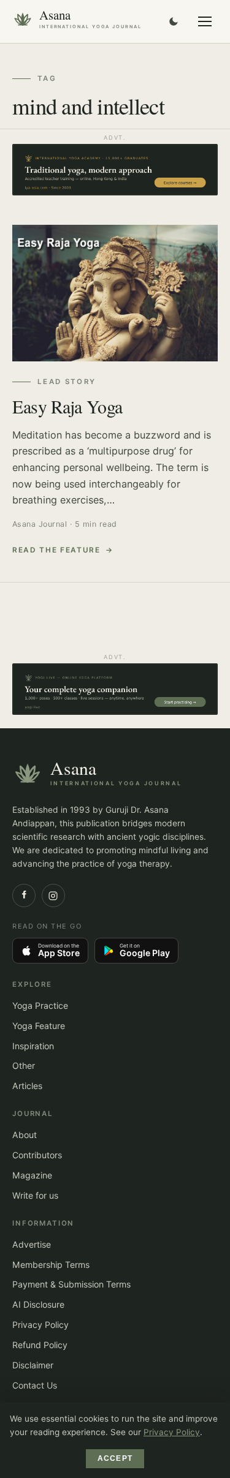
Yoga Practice (40, 1005)
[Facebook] (24, 895)
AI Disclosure (38, 1304)
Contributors (37, 1155)
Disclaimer (32, 1365)
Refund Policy (39, 1345)
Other (23, 1065)
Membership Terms (51, 1264)
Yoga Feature (38, 1025)
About (24, 1134)
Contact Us (34, 1385)
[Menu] (205, 21)
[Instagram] (53, 895)
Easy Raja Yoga (67, 406)
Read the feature (56, 550)
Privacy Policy (40, 1324)
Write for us (35, 1195)
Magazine (32, 1175)
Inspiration (33, 1046)
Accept (115, 1458)
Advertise (31, 1244)
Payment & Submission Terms (71, 1284)
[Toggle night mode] (173, 21)
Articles (27, 1085)
